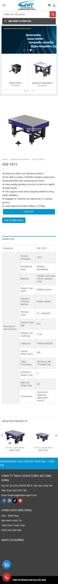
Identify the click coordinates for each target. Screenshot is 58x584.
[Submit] (53, 14)
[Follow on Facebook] (4, 500)
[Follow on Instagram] (9, 500)
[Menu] (4, 5)
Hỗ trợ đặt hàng (13, 220)
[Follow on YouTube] (20, 500)
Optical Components (20, 159)
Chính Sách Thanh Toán (13, 525)
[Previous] (3, 74)
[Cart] (49, 5)
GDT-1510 (43, 450)
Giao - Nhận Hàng (10, 515)
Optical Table (38, 159)
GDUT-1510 (15, 450)
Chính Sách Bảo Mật (11, 530)
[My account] (54, 5)
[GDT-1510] (43, 435)
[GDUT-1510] (15, 435)
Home (5, 159)
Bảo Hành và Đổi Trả (11, 520)
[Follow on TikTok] (14, 500)
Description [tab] (8, 239)
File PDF (29, 211)
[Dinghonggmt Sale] (27, 5)
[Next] (54, 74)
